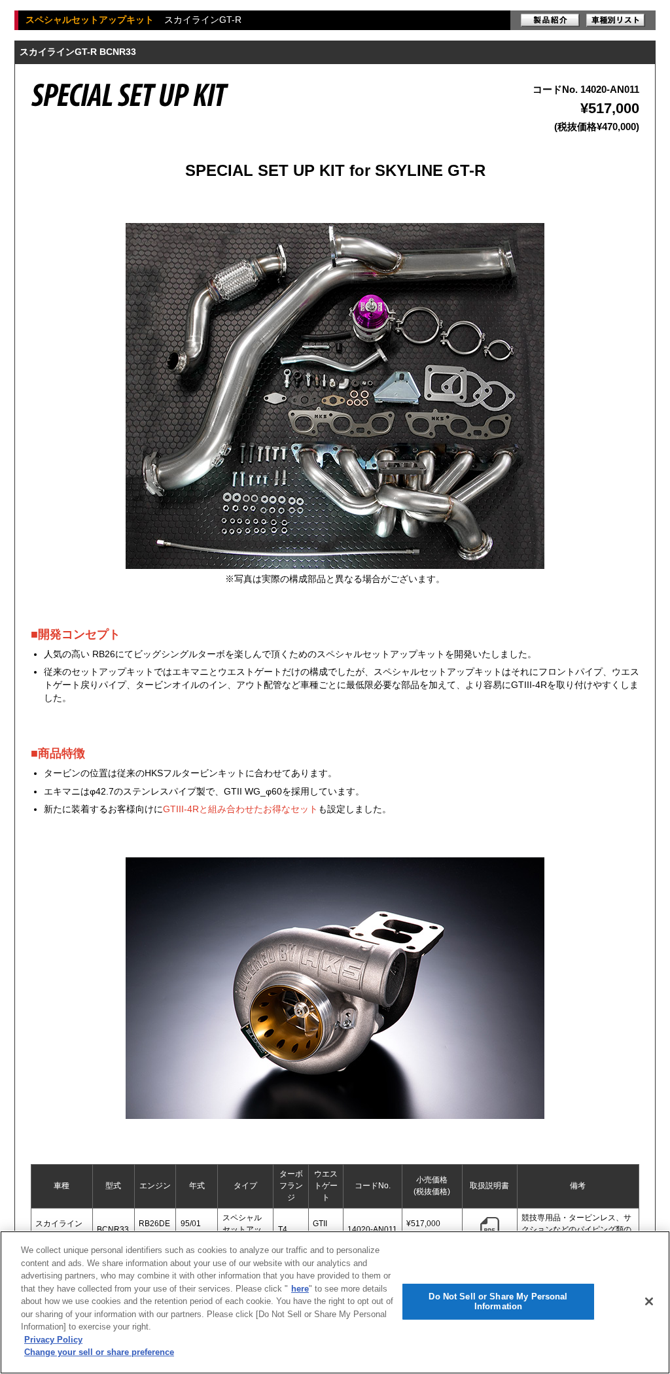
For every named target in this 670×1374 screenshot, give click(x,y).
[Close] (649, 1301)
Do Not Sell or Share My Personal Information (498, 1302)
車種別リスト (615, 20)
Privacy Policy (53, 1340)
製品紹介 (550, 20)
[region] (335, 1302)
